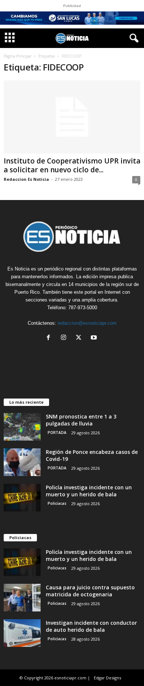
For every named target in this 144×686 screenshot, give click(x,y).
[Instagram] (65, 338)
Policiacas (57, 503)
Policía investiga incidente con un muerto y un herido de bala (89, 491)
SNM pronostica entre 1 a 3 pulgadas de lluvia (81, 420)
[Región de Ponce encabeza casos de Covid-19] (22, 462)
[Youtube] (95, 338)
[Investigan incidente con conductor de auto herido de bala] (22, 633)
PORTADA (57, 432)
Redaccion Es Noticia (26, 179)
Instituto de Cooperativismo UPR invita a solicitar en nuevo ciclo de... (72, 165)
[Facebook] (50, 338)
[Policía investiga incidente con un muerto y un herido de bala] (22, 497)
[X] (80, 338)
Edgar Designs (107, 677)
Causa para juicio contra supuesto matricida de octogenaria (90, 591)
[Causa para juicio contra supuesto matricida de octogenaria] (22, 597)
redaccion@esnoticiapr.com (87, 323)
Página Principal (17, 56)
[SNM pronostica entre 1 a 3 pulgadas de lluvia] (22, 427)
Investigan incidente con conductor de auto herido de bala (91, 626)
